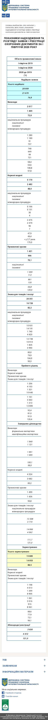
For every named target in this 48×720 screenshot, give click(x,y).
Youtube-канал (12, 696)
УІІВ (4, 659)
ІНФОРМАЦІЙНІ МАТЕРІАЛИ (17, 671)
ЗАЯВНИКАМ (9, 665)
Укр (3, 15)
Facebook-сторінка (13, 693)
